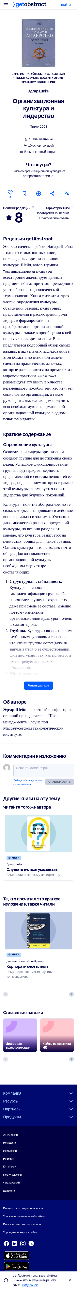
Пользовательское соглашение (22, 1224)
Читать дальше (38, 685)
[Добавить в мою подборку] (38, 193)
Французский (11, 1182)
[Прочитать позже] (24, 193)
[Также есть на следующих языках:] (67, 193)
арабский (9, 1190)
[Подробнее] (33, 207)
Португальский (12, 1174)
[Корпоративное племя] (38, 930)
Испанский (10, 1150)
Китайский (9, 1166)
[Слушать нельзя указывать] (38, 833)
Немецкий (9, 1142)
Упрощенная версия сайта (20, 1232)
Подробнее (30, 1285)
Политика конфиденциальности (23, 1208)
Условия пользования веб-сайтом (24, 1216)
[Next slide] (71, 994)
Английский (10, 1134)
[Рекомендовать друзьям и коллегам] (52, 193)
